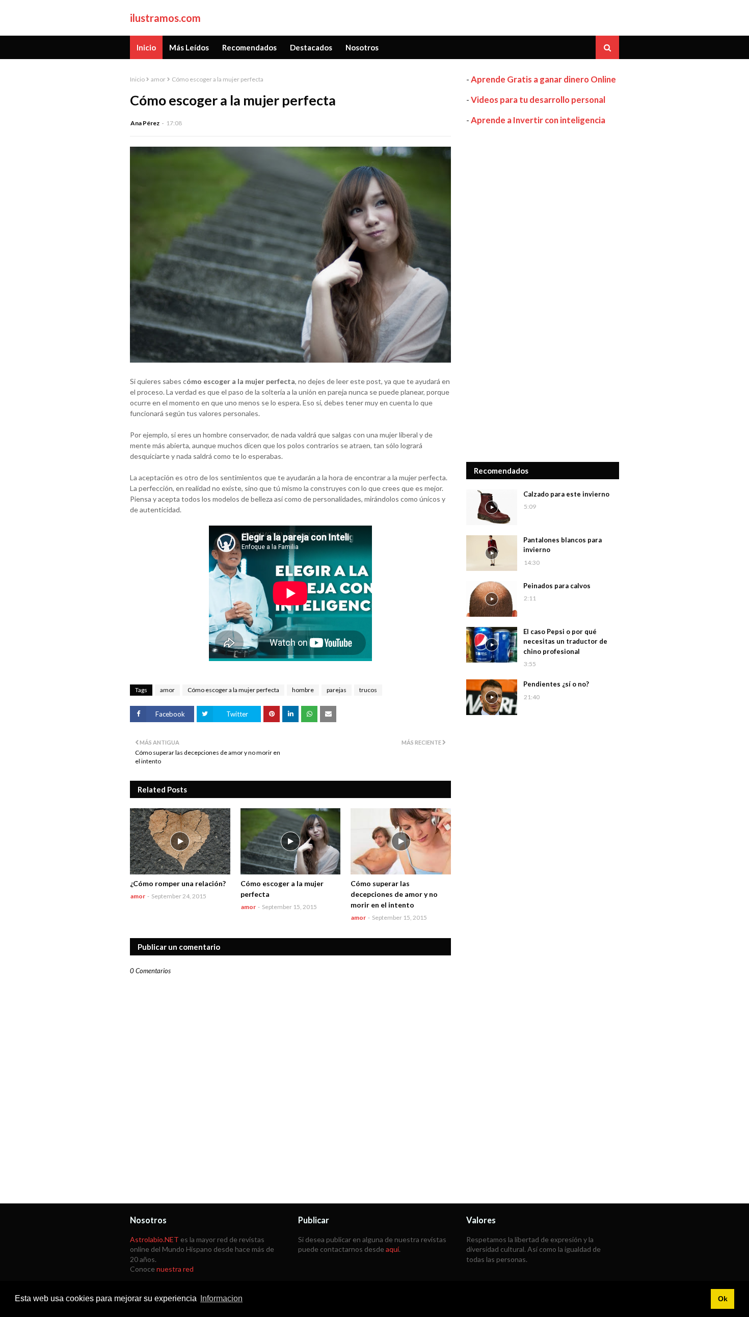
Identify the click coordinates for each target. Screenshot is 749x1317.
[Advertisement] (542, 294)
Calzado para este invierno (566, 494)
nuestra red (175, 1269)
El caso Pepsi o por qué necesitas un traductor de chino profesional (565, 641)
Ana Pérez (144, 123)
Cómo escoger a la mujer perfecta (233, 690)
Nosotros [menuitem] (362, 47)
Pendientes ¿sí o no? (556, 684)
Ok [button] (723, 1299)
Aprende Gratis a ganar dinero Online (543, 79)
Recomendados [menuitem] (249, 47)
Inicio (137, 79)
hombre (303, 690)
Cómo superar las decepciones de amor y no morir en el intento (394, 894)
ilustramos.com (165, 18)
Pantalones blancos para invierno (562, 545)
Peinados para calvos (557, 586)
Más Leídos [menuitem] (189, 47)
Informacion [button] (221, 1298)
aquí (392, 1249)
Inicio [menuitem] (146, 47)
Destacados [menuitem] (311, 47)
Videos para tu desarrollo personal (538, 99)
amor (158, 79)
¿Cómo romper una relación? (178, 883)
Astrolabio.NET (154, 1239)
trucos (368, 690)
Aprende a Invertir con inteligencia (538, 120)
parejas (336, 690)
